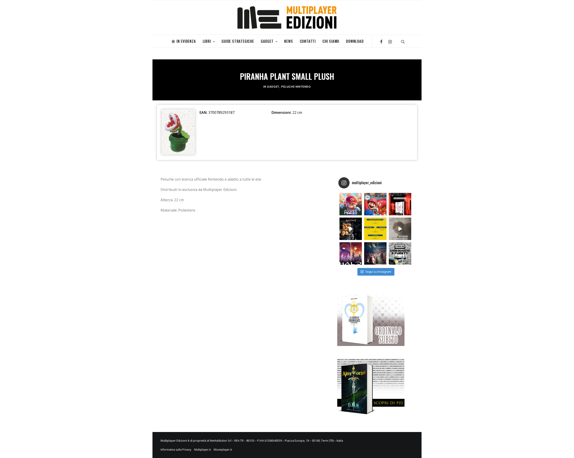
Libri (207, 41)
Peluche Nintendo (296, 86)
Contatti (308, 41)
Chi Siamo (330, 41)
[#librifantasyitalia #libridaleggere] (400, 204)
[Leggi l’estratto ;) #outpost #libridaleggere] (400, 229)
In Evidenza (186, 41)
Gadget (267, 41)
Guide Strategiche (238, 41)
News (288, 41)
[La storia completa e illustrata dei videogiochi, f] (400, 253)
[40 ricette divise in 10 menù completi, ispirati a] (350, 229)
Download (354, 41)
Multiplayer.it (202, 450)
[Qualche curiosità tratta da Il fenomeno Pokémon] (375, 229)
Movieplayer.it (223, 450)
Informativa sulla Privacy (176, 450)
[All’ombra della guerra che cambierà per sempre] (375, 253)
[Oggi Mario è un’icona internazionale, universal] (350, 204)
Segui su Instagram (378, 272)
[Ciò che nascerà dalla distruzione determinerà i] (350, 253)
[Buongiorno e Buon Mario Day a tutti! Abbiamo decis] (375, 204)
